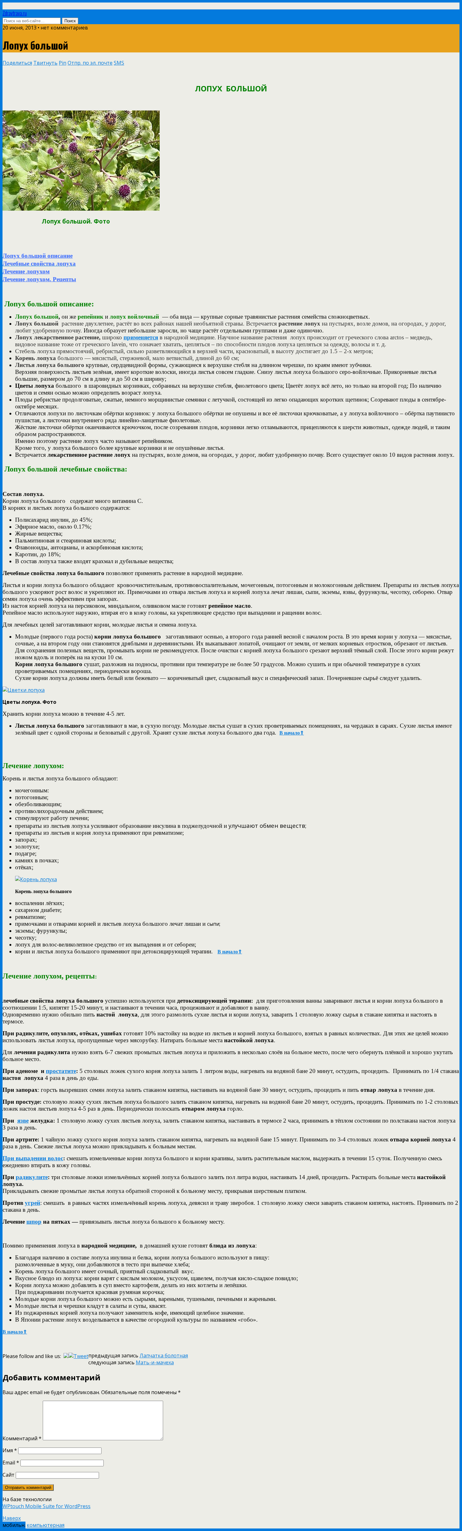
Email (11, 1462)
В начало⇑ (291, 733)
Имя (10, 1450)
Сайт (8, 1474)
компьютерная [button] (45, 1525)
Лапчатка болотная (164, 1355)
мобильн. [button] (14, 1525)
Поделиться (17, 62)
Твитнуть (45, 62)
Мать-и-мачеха (155, 1362)
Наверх (12, 1518)
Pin (62, 62)
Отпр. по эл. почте (90, 62)
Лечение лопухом (26, 271)
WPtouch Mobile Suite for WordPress (47, 1506)
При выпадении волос (33, 1158)
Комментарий (22, 1438)
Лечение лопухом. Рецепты (39, 279)
